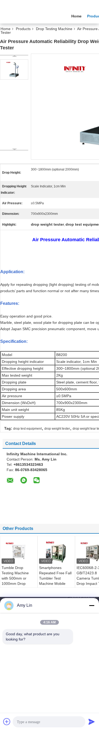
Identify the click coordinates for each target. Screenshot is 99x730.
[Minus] (91, 605)
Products (23, 29)
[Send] (91, 721)
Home (76, 16)
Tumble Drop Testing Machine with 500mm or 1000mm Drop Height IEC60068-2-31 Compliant (18, 581)
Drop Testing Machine (54, 29)
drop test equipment (27, 428)
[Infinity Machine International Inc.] (29, 15)
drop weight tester (57, 428)
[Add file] (7, 721)
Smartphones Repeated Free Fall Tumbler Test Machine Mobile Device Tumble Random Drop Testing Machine (55, 583)
